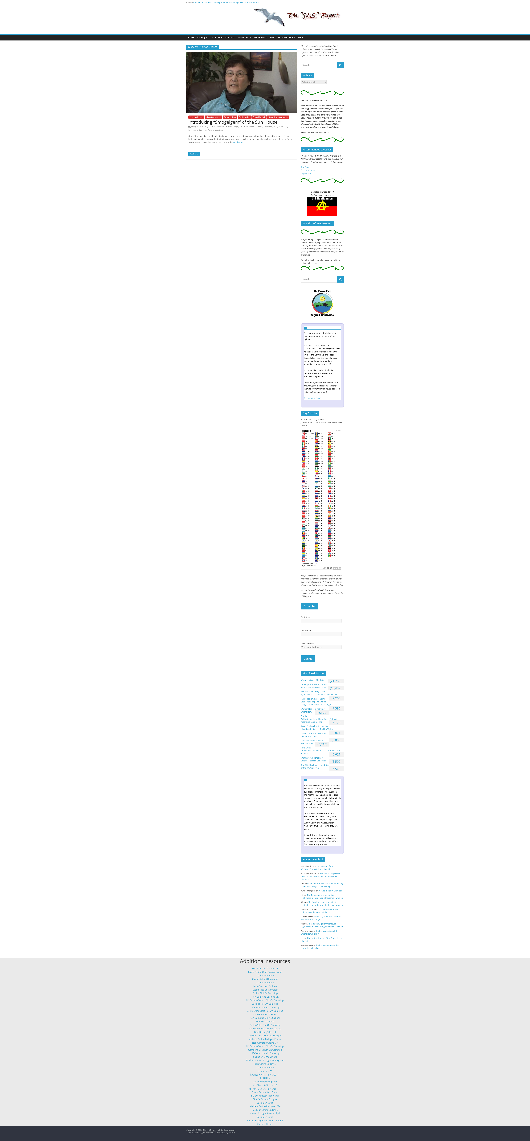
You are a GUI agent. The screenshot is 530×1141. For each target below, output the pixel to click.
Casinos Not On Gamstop (265, 1003)
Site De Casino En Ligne (265, 1099)
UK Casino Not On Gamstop (265, 1007)
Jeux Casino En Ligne (265, 1063)
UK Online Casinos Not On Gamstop (265, 1000)
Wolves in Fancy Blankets (312, 680)
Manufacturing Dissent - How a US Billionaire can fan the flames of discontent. (229, 2)
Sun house (203, 130)
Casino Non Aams (265, 975)
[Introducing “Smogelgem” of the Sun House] (241, 53)
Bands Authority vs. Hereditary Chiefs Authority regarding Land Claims (319, 719)
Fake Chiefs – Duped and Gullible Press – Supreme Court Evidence (321, 750)
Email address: (308, 643)
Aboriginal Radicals (213, 117)
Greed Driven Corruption (277, 117)
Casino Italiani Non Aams (265, 979)
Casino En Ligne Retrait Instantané (265, 1120)
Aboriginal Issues (196, 117)
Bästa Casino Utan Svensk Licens (265, 972)
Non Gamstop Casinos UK (265, 968)
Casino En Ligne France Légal (265, 1113)
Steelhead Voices (308, 170)
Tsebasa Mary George (216, 130)
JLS (209, 126)
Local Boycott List (264, 37)
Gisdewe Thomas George (253, 126)
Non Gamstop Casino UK (265, 1042)
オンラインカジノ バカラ (265, 1085)
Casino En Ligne (265, 1102)
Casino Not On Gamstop (265, 989)
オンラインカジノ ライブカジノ (265, 1088)
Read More (238, 142)
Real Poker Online (265, 1021)
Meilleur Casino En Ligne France (265, 1039)
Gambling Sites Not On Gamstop (265, 1049)
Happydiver (306, 173)
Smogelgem (193, 130)
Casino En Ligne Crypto (265, 1056)
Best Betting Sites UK (265, 1032)
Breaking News (230, 117)
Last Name (306, 630)
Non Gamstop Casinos (265, 986)
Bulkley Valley (244, 117)
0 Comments (219, 126)
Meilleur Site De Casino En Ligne (265, 1035)
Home (191, 37)
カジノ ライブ (265, 1070)
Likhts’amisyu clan (270, 126)
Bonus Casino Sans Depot (265, 1092)
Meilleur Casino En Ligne (265, 1109)
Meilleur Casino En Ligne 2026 (265, 1106)
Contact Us (243, 37)
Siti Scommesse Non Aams (265, 1095)
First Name (306, 617)
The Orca (305, 167)
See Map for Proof (312, 398)
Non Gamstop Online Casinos (265, 1017)
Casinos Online (265, 1124)
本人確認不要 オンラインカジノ (265, 1074)
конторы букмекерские (265, 1081)
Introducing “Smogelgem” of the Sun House (232, 122)
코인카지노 (265, 1078)
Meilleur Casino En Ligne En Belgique (265, 1060)
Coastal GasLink (259, 117)
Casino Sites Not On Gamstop (265, 1025)
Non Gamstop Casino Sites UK (265, 1028)
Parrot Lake (283, 126)
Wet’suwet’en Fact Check (290, 37)
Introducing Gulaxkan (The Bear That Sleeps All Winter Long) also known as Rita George (316, 701)
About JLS (202, 37)
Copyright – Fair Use (223, 37)
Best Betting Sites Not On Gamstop (265, 1010)
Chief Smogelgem (235, 126)
